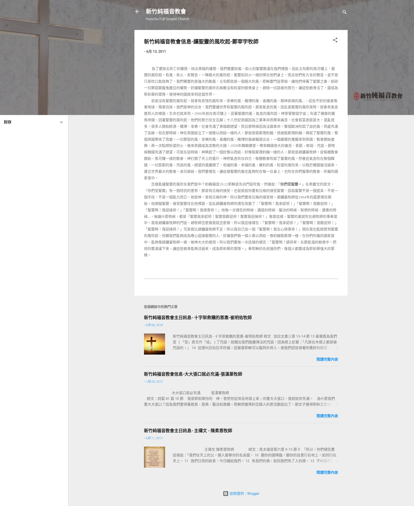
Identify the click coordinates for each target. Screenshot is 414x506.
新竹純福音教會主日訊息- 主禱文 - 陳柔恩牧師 (188, 430)
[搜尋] (345, 13)
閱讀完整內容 (327, 359)
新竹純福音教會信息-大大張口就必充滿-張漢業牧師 (193, 374)
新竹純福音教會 (166, 11)
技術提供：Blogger (244, 493)
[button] (335, 41)
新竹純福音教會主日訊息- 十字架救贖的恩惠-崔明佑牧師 (198, 317)
